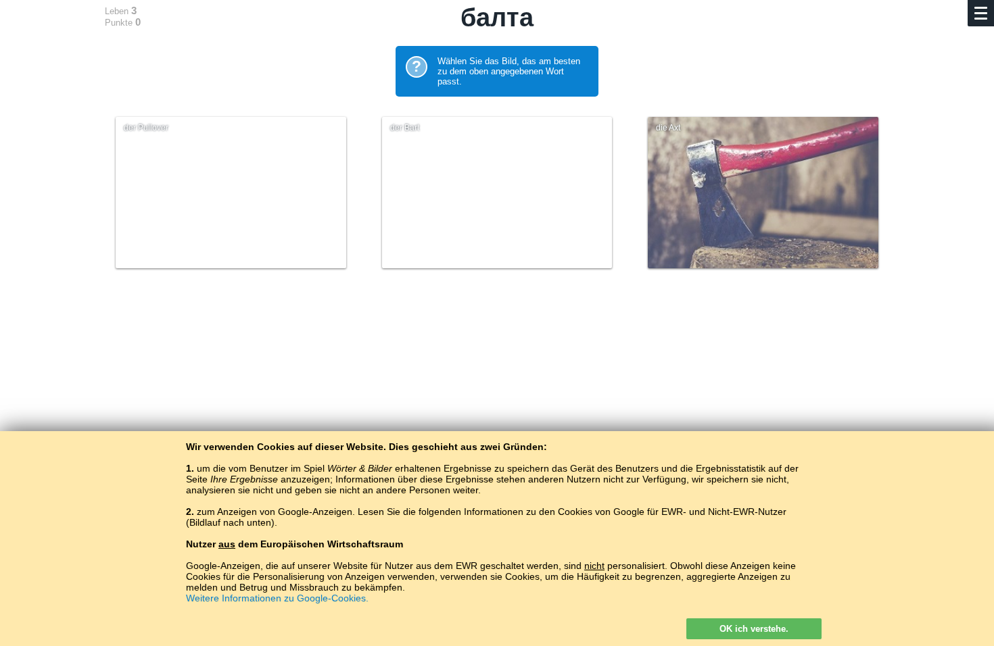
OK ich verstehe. (753, 629)
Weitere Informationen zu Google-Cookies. (277, 598)
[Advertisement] (497, 400)
